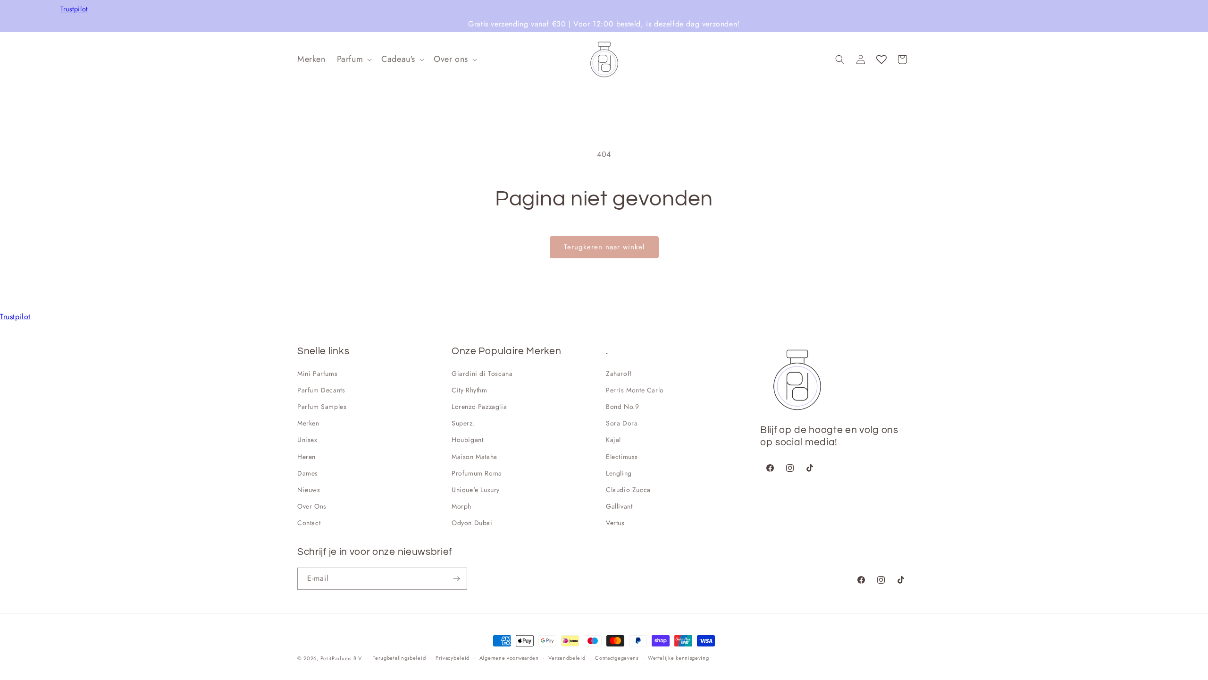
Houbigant (467, 439)
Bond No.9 (622, 406)
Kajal (613, 439)
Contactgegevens (616, 658)
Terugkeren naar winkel (604, 247)
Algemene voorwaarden (509, 658)
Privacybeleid (453, 658)
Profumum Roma (477, 473)
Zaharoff (619, 373)
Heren (306, 456)
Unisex (307, 439)
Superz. (463, 423)
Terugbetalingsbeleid (399, 658)
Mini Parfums (317, 373)
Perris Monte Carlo (635, 390)
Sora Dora (622, 423)
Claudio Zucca (628, 489)
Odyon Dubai (472, 522)
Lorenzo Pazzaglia (479, 406)
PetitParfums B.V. (341, 658)
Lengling (619, 473)
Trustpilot (74, 9)
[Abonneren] (456, 579)
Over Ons (312, 506)
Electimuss (622, 456)
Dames (307, 473)
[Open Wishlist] (881, 59)
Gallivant (619, 506)
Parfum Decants (321, 390)
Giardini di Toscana (482, 373)
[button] (353, 59)
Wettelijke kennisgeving (678, 658)
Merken (308, 423)
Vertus (615, 522)
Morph (461, 506)
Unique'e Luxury (476, 489)
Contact (308, 522)
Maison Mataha (474, 456)
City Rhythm (469, 390)
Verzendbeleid (566, 658)
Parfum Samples (321, 406)
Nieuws (308, 489)
